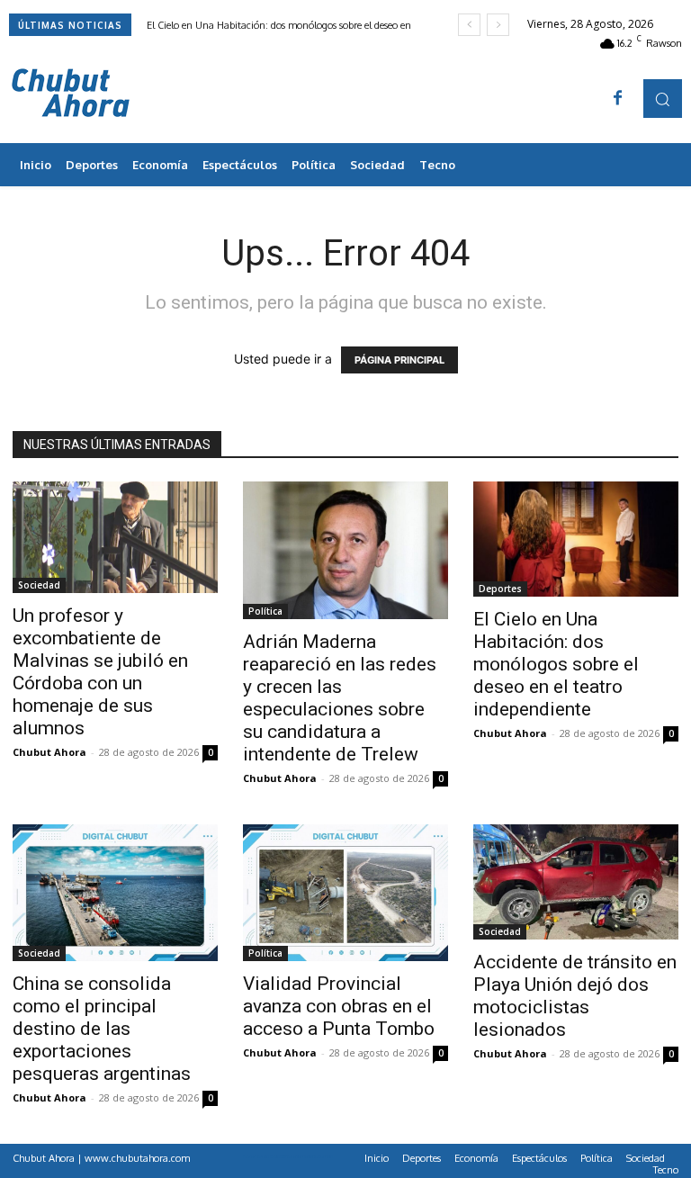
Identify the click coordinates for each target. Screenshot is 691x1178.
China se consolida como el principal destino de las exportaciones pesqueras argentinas (102, 1028)
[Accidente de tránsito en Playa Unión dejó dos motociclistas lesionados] (575, 882)
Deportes (500, 588)
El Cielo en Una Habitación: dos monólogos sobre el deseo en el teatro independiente (556, 664)
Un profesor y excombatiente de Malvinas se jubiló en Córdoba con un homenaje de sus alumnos (100, 672)
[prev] (469, 24)
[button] (662, 98)
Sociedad (39, 585)
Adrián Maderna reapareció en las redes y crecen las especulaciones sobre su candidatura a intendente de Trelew (339, 698)
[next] (498, 24)
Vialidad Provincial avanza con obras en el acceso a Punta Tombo (339, 1006)
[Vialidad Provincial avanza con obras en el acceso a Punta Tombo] (345, 892)
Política (265, 611)
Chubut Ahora (49, 752)
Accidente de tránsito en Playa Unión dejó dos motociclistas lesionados (575, 995)
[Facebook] (618, 99)
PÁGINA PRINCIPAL (399, 360)
